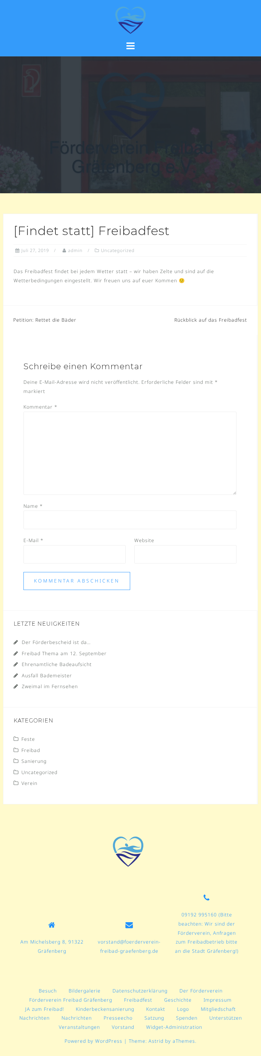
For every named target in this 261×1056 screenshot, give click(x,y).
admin (75, 250)
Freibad (30, 750)
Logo (183, 1009)
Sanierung (34, 761)
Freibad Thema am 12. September (64, 653)
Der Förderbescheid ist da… (56, 642)
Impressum (218, 1000)
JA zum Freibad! (44, 1009)
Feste (28, 739)
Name (33, 506)
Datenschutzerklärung (140, 990)
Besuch (48, 990)
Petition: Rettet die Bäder (44, 320)
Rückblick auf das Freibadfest (210, 320)
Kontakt (155, 1009)
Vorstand (123, 1027)
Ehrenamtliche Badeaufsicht (57, 664)
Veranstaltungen (79, 1027)
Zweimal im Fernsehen (50, 686)
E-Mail (33, 540)
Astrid (156, 1041)
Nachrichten (34, 1018)
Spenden (186, 1018)
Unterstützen (225, 1018)
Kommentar (40, 407)
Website (144, 540)
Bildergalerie (85, 990)
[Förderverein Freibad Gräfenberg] (128, 851)
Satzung (154, 1018)
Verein (29, 783)
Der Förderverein (201, 990)
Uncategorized (118, 250)
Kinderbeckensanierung (105, 1009)
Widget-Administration (174, 1027)
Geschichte (178, 1000)
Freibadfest (138, 1000)
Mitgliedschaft (218, 1009)
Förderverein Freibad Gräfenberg (70, 1000)
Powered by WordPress (93, 1041)
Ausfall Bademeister (47, 675)
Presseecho (118, 1018)
